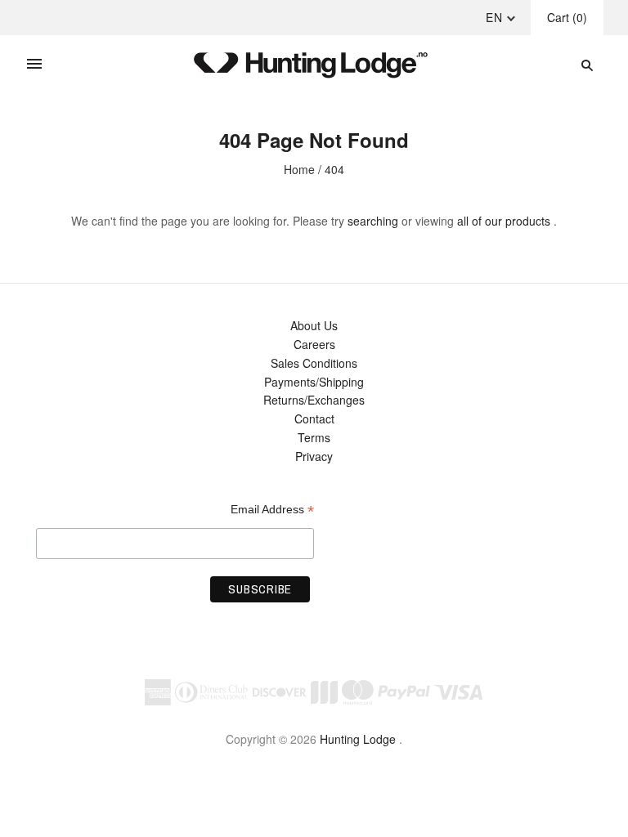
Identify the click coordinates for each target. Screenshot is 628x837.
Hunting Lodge (358, 739)
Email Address (272, 509)
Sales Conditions (314, 363)
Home (299, 169)
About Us (314, 325)
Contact (314, 418)
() (567, 17)
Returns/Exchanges (314, 400)
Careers (314, 344)
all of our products (503, 221)
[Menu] (34, 64)
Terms (314, 437)
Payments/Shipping (314, 382)
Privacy (314, 456)
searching (373, 221)
